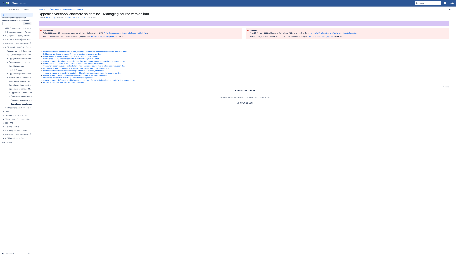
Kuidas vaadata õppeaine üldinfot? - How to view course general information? (73, 63)
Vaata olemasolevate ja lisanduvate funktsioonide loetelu (125, 33)
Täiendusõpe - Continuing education (19, 119)
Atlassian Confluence (235, 97)
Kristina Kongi (50, 17)
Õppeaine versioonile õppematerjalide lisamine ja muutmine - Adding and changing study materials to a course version (89, 80)
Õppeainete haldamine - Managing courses (26, 89)
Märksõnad (7, 142)
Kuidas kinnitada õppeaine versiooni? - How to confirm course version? (70, 56)
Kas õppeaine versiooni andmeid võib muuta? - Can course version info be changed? (76, 68)
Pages (41, 9)
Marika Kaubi (71, 17)
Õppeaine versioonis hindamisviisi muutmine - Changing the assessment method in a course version (82, 73)
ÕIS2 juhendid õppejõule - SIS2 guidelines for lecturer (26, 47)
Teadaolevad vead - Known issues (20, 51)
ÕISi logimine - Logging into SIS (17, 36)
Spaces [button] (23, 3)
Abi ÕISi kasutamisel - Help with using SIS (21, 28)
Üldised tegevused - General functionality (23, 108)
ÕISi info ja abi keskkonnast (16, 131)
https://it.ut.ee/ (96, 36)
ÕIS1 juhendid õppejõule (14, 138)
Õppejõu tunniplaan (16, 66)
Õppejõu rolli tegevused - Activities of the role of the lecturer (30, 55)
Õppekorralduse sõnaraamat (14, 18)
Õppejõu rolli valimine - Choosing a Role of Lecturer (29, 58)
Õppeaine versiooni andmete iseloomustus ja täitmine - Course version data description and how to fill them (85, 52)
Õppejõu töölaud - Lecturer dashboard (24, 62)
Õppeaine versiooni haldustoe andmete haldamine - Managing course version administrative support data (84, 66)
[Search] (417, 3)
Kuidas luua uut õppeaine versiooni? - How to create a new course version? (72, 54)
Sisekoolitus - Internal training (16, 115)
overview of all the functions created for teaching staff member (332, 33)
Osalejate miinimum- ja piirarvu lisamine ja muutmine (63, 82)
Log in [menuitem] (451, 3)
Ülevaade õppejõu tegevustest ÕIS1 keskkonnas (24, 134)
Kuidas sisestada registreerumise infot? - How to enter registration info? (71, 59)
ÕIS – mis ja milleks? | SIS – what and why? (21, 40)
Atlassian (244, 102)
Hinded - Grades (15, 70)
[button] (3, 3)
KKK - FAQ (9, 123)
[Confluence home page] (12, 3)
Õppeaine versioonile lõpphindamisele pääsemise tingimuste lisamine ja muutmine (75, 75)
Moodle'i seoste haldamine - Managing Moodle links (29, 77)
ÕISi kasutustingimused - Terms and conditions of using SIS (28, 32)
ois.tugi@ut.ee (108, 36)
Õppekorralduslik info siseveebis (15, 20)
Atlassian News (265, 97)
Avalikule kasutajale (12, 127)
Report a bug (253, 97)
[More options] (450, 9)
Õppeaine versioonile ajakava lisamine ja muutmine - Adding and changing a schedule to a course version (84, 61)
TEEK (7, 112)
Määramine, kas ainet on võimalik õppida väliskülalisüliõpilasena (68, 78)
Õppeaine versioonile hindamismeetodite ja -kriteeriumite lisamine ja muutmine (73, 71)
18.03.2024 (81, 17)
